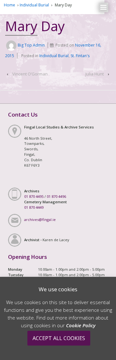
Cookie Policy (80, 325)
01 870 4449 (34, 207)
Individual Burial (34, 5)
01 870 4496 (56, 196)
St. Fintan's (80, 55)
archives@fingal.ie (40, 219)
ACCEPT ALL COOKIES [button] (59, 338)
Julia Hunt (94, 74)
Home (9, 5)
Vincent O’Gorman (30, 74)
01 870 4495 (34, 196)
